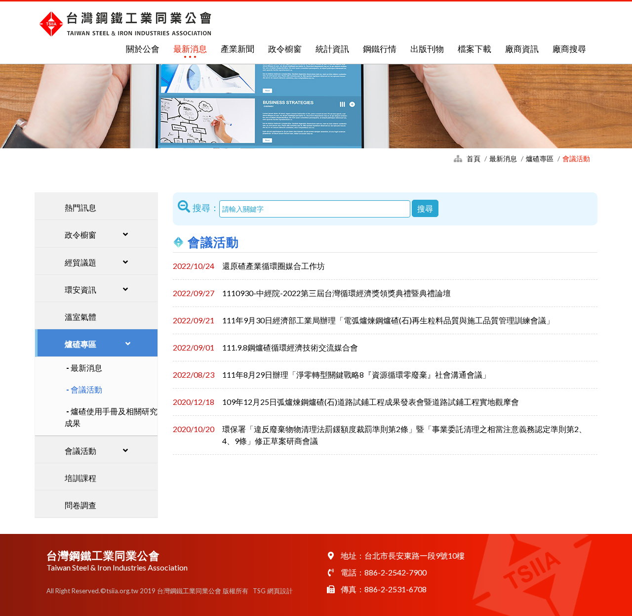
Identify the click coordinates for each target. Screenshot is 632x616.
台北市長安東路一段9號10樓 (414, 555)
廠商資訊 (522, 49)
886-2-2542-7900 (395, 572)
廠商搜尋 (569, 49)
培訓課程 (80, 478)
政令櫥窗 (285, 49)
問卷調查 (80, 505)
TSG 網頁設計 (273, 591)
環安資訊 (80, 289)
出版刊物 (427, 49)
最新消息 (190, 49)
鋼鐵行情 (379, 49)
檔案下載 (474, 49)
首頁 (473, 158)
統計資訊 (332, 49)
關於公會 (142, 49)
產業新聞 (237, 49)
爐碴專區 (539, 158)
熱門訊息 (80, 207)
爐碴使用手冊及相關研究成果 (111, 417)
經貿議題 (80, 262)
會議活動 (86, 389)
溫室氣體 (80, 316)
